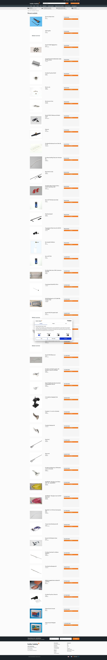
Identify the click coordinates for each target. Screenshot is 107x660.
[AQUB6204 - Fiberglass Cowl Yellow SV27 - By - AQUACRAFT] (36, 487)
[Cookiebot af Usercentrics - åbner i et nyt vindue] (67, 320)
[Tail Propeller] (36, 36)
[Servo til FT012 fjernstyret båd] (36, 205)
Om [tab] (66, 323)
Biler (67, 644)
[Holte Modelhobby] (35, 3)
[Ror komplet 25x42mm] (36, 247)
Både (67, 645)
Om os (64, 0)
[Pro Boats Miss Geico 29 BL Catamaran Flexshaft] (36, 275)
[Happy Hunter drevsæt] (36, 613)
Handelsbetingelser (56, 647)
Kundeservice (71, 0)
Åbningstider (67, 0)
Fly (67, 647)
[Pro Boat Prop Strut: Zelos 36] (36, 599)
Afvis (41, 338)
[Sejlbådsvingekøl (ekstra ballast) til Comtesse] (36, 585)
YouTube (55, 652)
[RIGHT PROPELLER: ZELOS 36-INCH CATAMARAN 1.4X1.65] (36, 388)
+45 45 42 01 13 (31, 649)
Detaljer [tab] (53, 323)
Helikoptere (68, 648)
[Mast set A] (36, 458)
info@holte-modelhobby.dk (33, 650)
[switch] (49, 335)
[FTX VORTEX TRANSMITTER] (36, 402)
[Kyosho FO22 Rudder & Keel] (36, 543)
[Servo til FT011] (36, 261)
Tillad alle (65, 338)
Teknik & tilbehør (69, 651)
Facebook (55, 651)
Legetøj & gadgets (69, 649)
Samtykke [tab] (41, 323)
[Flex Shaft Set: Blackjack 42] (36, 571)
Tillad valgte (53, 338)
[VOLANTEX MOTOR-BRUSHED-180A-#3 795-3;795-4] (36, 64)
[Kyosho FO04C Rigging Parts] (36, 50)
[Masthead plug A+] (36, 219)
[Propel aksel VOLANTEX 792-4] (36, 289)
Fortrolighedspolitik (56, 648)
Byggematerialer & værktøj (70, 650)
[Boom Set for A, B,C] (36, 177)
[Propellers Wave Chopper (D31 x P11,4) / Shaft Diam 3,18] (36, 191)
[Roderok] (36, 134)
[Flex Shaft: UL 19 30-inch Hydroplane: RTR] (36, 515)
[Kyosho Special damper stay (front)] (36, 346)
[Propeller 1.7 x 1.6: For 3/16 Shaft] (36, 416)
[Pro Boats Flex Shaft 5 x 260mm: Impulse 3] (36, 557)
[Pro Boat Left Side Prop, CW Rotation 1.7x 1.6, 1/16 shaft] (36, 472)
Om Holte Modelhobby (57, 644)
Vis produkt (71, 47)
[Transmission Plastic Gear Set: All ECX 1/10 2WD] (36, 233)
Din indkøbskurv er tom (74, 3)
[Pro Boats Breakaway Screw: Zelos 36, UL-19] (36, 148)
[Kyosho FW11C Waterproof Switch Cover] (36, 120)
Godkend (76, 638)
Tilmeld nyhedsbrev (56, 653)
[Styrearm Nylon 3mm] (36, 21)
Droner (68, 646)
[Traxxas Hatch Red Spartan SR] (36, 529)
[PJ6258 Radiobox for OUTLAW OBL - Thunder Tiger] (36, 303)
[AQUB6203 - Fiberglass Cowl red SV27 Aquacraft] (36, 501)
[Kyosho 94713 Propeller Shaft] (36, 317)
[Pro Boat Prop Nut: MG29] (36, 78)
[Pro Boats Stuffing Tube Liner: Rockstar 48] (36, 162)
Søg (67, 3)
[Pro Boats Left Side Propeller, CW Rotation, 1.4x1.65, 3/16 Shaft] (36, 374)
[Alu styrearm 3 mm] (36, 106)
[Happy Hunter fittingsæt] (36, 628)
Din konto (75, 0)
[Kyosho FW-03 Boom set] (36, 360)
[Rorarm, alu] (36, 92)
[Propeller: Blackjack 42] (36, 430)
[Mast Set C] (36, 444)
